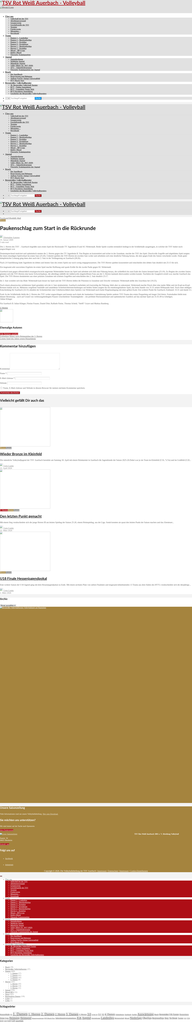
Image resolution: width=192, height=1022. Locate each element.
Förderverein (15, 29)
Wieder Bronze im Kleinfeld (21, 454)
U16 (5, 1021)
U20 (13, 1021)
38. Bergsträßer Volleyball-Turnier (24, 85)
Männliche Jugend (17, 64)
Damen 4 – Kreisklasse (19, 44)
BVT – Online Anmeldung (20, 87)
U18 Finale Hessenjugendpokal (23, 578)
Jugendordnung (16, 59)
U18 (9, 1021)
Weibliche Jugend (17, 61)
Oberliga (147, 1018)
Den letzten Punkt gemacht (21, 516)
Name (3, 373)
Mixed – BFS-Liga (17, 51)
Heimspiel (25, 1018)
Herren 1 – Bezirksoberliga (21, 46)
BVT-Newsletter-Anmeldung (21, 92)
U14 (188, 1018)
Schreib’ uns (4, 844)
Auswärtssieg (145, 1014)
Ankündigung (119, 1015)
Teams (8, 36)
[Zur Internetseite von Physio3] (7, 7)
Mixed (127, 1018)
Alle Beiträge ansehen (9, 334)
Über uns (9, 16)
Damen (7, 971)
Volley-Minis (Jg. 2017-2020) (21, 66)
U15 (2, 1021)
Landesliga (107, 1018)
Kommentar (5, 369)
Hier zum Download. (50, 814)
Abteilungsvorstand (18, 21)
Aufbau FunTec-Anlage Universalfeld (25, 79)
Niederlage (136, 1018)
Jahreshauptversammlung (65, 1018)
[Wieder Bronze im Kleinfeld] (25, 446)
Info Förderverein (6, 830)
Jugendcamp (95, 1018)
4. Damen (14, 980)
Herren (3, 220)
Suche (38, 98)
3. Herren (4, 510)
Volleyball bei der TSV (19, 19)
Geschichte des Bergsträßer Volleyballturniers (28, 94)
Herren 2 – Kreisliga (18, 48)
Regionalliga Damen (12, 996)
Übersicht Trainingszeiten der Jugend (25, 70)
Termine (13, 27)
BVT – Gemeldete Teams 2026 (22, 89)
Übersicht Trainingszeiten (20, 55)
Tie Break (173, 1018)
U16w (7, 998)
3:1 (99, 1014)
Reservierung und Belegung (21, 76)
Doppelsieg (184, 1014)
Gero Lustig (8, 466)
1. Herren (14, 984)
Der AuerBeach (16, 74)
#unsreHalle (5, 1014)
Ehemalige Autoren (11, 237)
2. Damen (14, 975)
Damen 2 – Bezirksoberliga (21, 40)
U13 (185, 1018)
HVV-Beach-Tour (17, 81)
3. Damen (14, 978)
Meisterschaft (119, 1018)
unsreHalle (19, 1021)
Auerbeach (128, 1015)
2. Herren (4, 308)
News (7, 994)
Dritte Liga (4, 1018)
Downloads (14, 33)
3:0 (89, 1014)
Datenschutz (113, 871)
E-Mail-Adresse (7, 378)
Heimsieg (14, 1017)
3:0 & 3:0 (95, 1014)
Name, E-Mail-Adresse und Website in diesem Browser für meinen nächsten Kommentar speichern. (44, 388)
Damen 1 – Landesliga (19, 38)
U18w (7, 1001)
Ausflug (134, 1015)
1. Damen (14, 973)
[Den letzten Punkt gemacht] (25, 508)
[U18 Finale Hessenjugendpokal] (25, 570)
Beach (8, 72)
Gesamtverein (15, 23)
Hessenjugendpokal (38, 1018)
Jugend (8, 57)
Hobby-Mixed (15, 53)
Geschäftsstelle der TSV (19, 25)
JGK (79, 1018)
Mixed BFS (9, 992)
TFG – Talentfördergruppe (21, 68)
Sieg (167, 1018)
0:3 (11, 1015)
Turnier (180, 1018)
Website (3, 383)
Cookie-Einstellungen (139, 871)
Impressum (101, 871)
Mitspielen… (15, 31)
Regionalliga (158, 1018)
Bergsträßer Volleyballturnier (18, 83)
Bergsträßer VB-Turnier (169, 1014)
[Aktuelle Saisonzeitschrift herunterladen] (67, 834)
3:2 (103, 1014)
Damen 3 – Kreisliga (18, 42)
